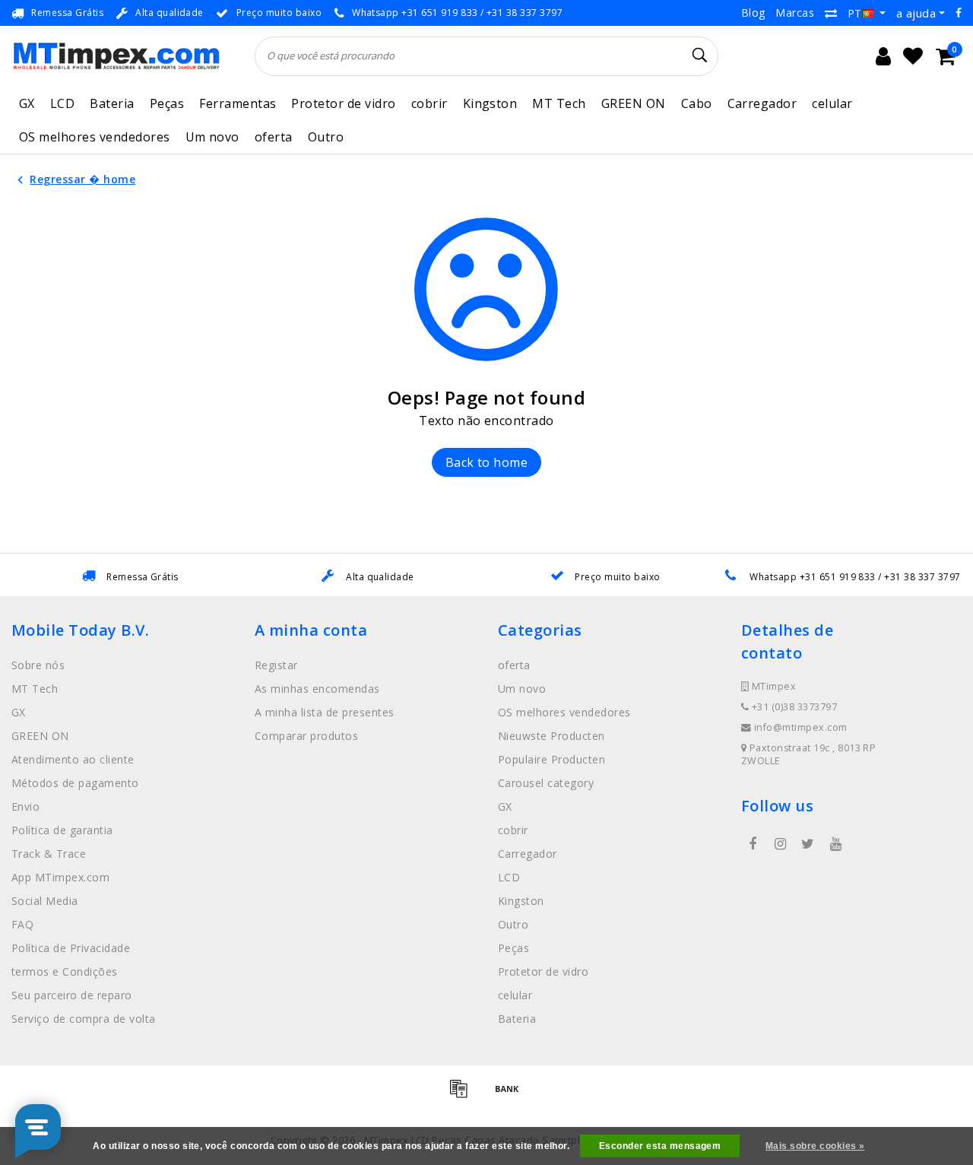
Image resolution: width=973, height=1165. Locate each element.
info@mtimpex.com (801, 727)
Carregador (762, 103)
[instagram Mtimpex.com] (780, 844)
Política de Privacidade (70, 948)
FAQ (22, 924)
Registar (276, 665)
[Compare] (831, 13)
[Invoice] (463, 1095)
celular (832, 103)
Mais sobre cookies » (815, 1146)
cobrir (429, 103)
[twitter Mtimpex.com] (808, 844)
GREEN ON (633, 103)
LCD (62, 103)
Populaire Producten (551, 759)
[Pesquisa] (700, 56)
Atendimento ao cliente (73, 759)
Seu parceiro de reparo (71, 995)
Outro (326, 137)
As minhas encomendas (317, 688)
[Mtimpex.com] (115, 55)
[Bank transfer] (511, 1095)
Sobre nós (38, 665)
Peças (167, 103)
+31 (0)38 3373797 (793, 706)
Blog (753, 12)
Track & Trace (48, 853)
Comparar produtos (306, 736)
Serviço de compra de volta (83, 1018)
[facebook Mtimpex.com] (752, 844)
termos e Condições (64, 971)
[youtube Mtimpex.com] (835, 844)
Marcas (794, 12)
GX (27, 103)
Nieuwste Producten (551, 736)
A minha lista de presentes (324, 712)
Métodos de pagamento (75, 783)
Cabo (696, 103)
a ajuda (916, 13)
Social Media (44, 901)
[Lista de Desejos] (913, 56)
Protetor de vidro (343, 103)
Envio (25, 806)
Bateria (112, 103)
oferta (274, 137)
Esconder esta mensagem (660, 1146)
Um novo (212, 137)
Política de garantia (62, 830)
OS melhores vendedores (94, 137)
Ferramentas (237, 103)
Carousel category (546, 783)
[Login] (883, 56)
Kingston (490, 103)
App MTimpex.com (60, 877)
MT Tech (558, 103)
